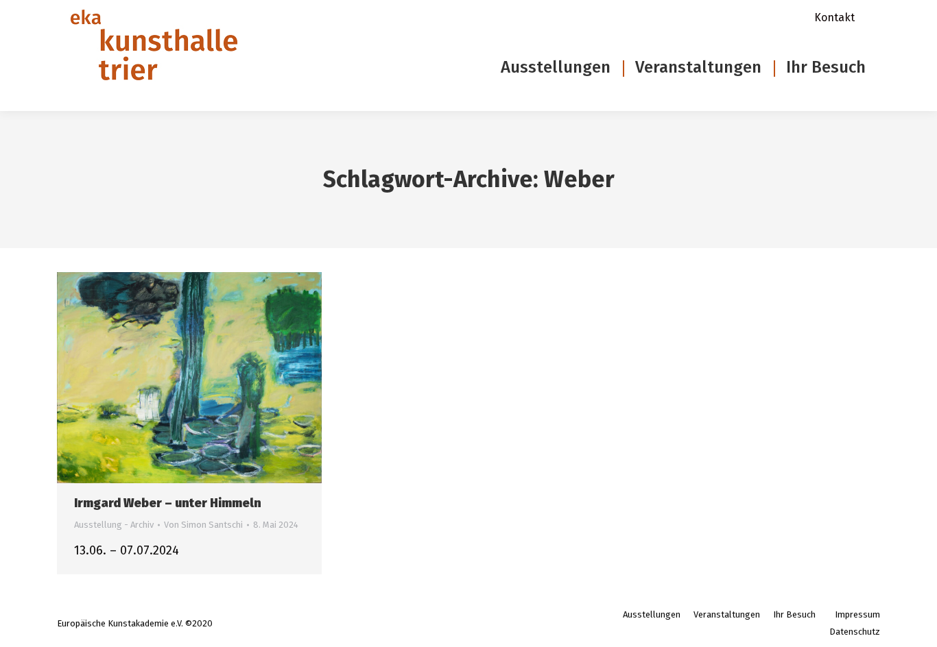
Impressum (857, 614)
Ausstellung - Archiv (114, 525)
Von (203, 525)
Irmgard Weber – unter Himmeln (167, 503)
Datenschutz (854, 631)
